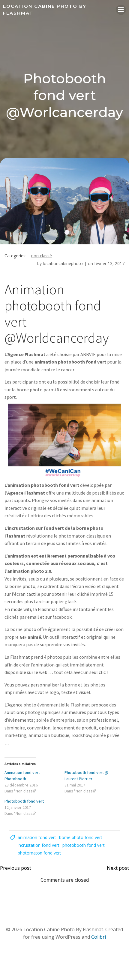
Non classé (41, 255)
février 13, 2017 (109, 263)
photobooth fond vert (83, 845)
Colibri (98, 937)
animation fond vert (37, 837)
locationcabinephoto (63, 263)
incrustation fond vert (38, 845)
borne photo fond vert (80, 837)
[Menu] (121, 10)
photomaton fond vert (39, 853)
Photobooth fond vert (24, 801)
